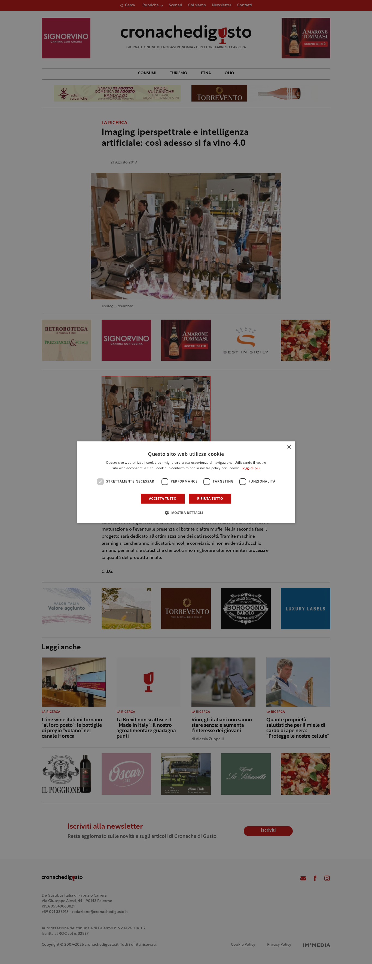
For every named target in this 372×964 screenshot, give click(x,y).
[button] (186, 512)
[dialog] (186, 482)
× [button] (289, 447)
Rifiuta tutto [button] (210, 498)
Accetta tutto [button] (162, 498)
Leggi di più (251, 468)
